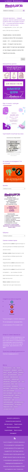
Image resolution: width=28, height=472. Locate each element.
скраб (13, 399)
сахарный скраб (6, 399)
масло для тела (6, 383)
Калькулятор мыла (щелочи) (13, 421)
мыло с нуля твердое (7, 393)
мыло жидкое (6, 388)
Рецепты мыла (18, 424)
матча (12, 383)
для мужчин (21, 372)
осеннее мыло (16, 397)
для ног (5, 374)
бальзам (18, 367)
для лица (15, 372)
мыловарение (15, 386)
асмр (14, 367)
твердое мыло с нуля (7, 406)
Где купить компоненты (13, 418)
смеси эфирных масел (19, 402)
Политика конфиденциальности (10, 354)
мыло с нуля (21, 388)
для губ (4, 372)
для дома (10, 372)
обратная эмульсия (7, 397)
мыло (16, 383)
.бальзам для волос (7, 367)
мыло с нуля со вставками (8, 390)
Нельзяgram (13, 433)
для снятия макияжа (12, 374)
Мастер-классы (8, 424)
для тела (20, 374)
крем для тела (14, 381)
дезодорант (14, 370)
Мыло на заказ (18, 430)
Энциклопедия (8, 430)
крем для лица (6, 381)
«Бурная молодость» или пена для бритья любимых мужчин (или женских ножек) (14, 246)
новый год (17, 395)
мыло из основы (14, 388)
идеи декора (6, 377)
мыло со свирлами (18, 393)
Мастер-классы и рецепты (12, 30)
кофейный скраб (15, 379)
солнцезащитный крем (8, 404)
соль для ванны (18, 404)
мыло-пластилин (7, 386)
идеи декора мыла (14, 377)
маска (23, 381)
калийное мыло (6, 379)
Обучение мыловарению (13, 427)
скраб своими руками (8, 402)
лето (19, 381)
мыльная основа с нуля (8, 395)
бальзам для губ (6, 370)
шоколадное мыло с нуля (8, 409)
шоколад (16, 406)
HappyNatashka (8, 27)
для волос (20, 370)
